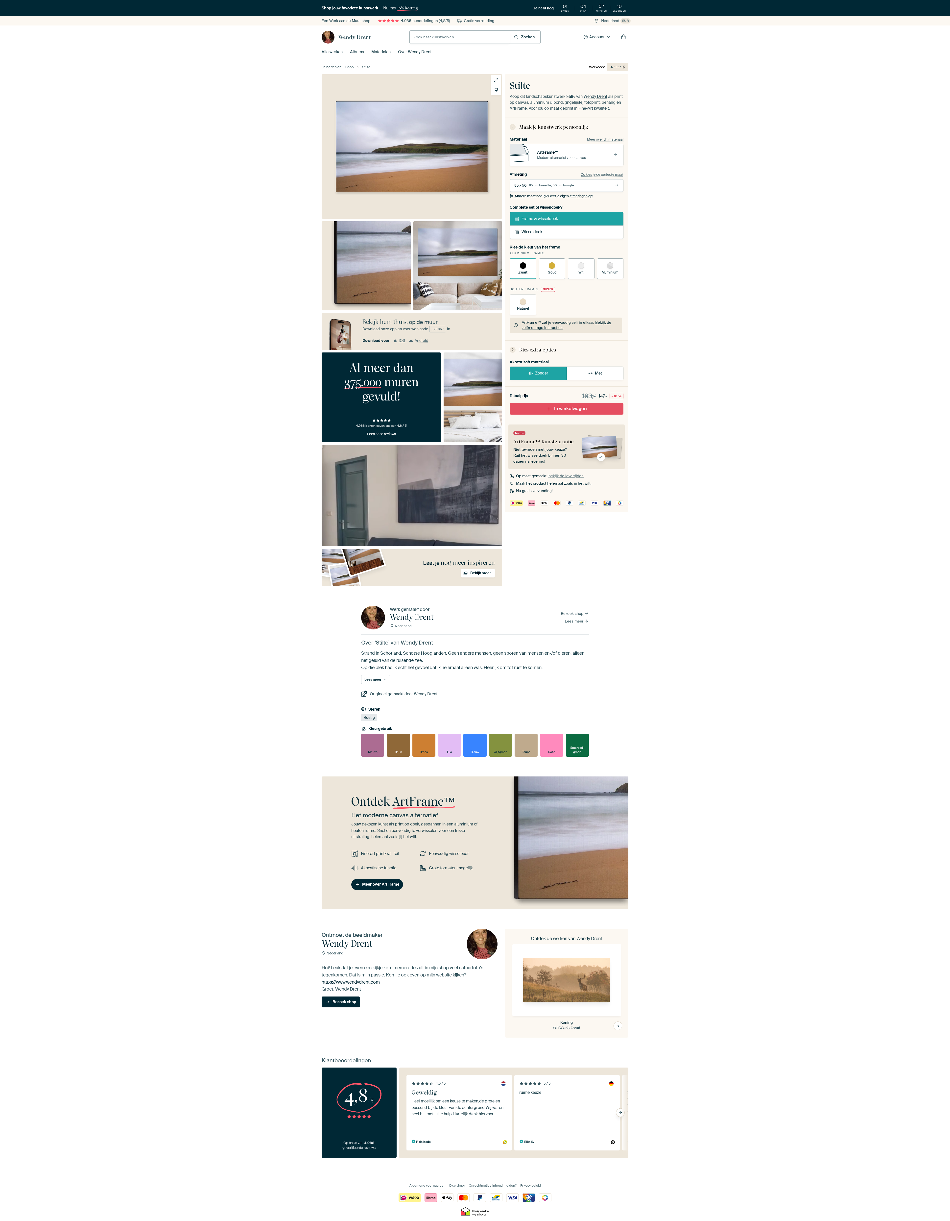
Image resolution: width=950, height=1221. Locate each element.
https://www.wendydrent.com (351, 982)
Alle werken (332, 51)
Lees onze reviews (381, 434)
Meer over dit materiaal (605, 139)
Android (421, 340)
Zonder (541, 373)
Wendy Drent (354, 37)
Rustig (369, 717)
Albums (357, 51)
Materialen (381, 51)
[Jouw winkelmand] (623, 37)
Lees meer (574, 621)
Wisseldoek (532, 231)
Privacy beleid (530, 1185)
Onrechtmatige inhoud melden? (493, 1185)
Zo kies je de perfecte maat (602, 174)
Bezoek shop (572, 613)
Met (598, 373)
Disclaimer (457, 1185)
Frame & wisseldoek (540, 218)
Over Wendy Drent (414, 51)
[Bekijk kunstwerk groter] (496, 80)
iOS (402, 340)
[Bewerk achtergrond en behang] (496, 89)
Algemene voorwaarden (427, 1185)
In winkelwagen (570, 409)
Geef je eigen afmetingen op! (554, 196)
